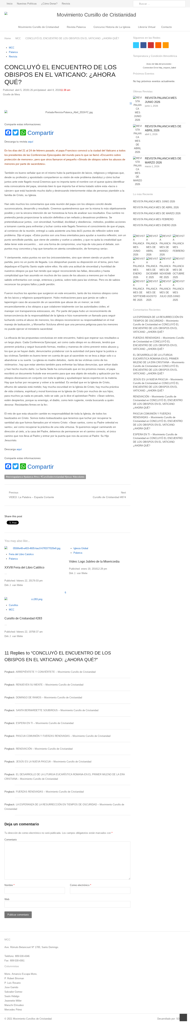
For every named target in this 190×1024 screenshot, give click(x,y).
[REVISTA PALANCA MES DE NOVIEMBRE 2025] (166, 268)
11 (131, 103)
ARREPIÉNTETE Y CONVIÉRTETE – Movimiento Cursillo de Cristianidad (56, 671)
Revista (66, 3)
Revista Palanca (76, 26)
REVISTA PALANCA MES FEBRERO (153, 219)
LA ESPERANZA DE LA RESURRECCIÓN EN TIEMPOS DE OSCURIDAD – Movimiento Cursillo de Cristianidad (158, 321)
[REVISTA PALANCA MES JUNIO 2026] (137, 109)
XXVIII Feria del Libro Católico (24, 567)
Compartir (40, 133)
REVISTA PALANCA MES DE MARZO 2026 (157, 213)
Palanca (13, 52)
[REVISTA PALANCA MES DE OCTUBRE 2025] (179, 268)
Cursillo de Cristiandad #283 (23, 618)
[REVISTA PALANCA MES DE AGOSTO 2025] (152, 291)
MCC (11, 47)
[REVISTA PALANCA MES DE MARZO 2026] (137, 171)
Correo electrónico (80, 885)
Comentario (10, 839)
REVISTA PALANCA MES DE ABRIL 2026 (156, 207)
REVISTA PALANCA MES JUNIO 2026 (154, 201)
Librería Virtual (146, 26)
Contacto (166, 26)
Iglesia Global (80, 548)
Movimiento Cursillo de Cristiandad (38, 26)
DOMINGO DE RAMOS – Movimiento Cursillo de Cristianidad (49, 697)
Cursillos (13, 605)
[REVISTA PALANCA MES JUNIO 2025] (179, 291)
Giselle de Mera (11, 94)
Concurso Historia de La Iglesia (112, 26)
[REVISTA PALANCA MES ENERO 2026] (139, 268)
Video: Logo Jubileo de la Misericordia (94, 561)
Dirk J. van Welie (13, 585)
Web (6, 899)
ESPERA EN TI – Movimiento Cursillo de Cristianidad (44, 723)
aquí (31, 141)
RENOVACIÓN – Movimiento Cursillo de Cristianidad (44, 748)
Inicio (9, 3)
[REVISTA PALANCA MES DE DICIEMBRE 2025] (152, 268)
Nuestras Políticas (27, 3)
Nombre (9, 885)
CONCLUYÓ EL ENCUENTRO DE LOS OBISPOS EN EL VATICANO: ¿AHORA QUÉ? (156, 328)
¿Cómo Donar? (49, 3)
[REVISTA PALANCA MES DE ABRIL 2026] (137, 139)
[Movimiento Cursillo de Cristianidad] (95, 15)
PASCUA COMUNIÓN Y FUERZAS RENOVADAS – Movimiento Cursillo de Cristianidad (63, 736)
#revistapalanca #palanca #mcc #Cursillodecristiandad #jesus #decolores (45, 476)
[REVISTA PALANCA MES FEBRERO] (179, 243)
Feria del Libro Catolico (21, 554)
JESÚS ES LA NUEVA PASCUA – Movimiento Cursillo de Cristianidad (53, 761)
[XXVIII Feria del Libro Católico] (35, 548)
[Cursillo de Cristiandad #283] (35, 599)
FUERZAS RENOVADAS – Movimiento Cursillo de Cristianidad (50, 791)
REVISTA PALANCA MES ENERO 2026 (154, 225)
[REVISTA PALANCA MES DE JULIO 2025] (166, 289)
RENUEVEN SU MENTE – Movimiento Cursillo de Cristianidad (49, 684)
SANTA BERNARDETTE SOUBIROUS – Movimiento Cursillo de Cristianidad (57, 710)
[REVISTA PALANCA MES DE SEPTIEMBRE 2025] (139, 291)
